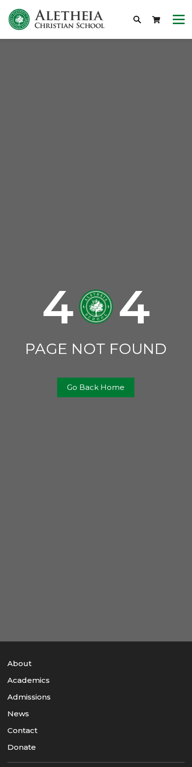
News (18, 713)
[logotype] (56, 19)
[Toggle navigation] (179, 20)
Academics (28, 680)
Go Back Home (96, 387)
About (19, 663)
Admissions (29, 697)
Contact (22, 730)
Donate (21, 747)
